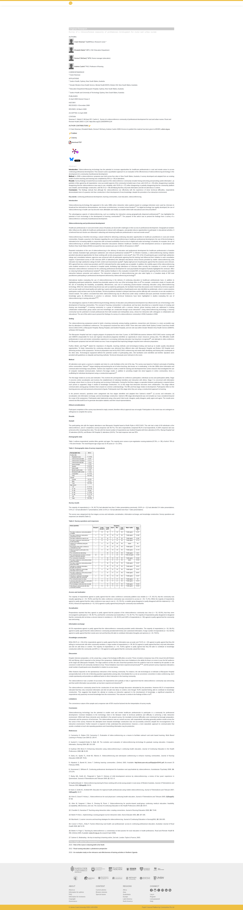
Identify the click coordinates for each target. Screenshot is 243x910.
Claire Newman (79, 42)
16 (87, 345)
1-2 (135, 207)
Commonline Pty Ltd (167, 907)
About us (72, 890)
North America (128, 901)
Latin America (127, 899)
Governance (73, 901)
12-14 (96, 297)
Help (151, 901)
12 (70, 810)
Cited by (74, 138)
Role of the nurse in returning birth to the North (88, 845)
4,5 (120, 216)
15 (150, 338)
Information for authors (76, 892)
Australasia (127, 894)
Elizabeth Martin (79, 50)
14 (70, 819)
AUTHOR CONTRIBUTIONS (78, 125)
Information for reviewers (77, 897)
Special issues (101, 894)
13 (70, 815)
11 (141, 282)
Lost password (155, 899)
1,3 (159, 213)
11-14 (141, 664)
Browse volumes (101, 892)
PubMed (74, 133)
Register (153, 897)
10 (135, 275)
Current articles (101, 890)
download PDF (76, 142)
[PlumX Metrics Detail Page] (74, 151)
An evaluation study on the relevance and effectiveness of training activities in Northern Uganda (105, 852)
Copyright (72, 899)
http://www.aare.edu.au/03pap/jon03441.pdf (149, 762)
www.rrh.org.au (94, 833)
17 (88, 366)
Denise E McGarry (80, 58)
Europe (125, 897)
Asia (124, 892)
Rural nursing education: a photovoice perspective (90, 848)
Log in (152, 894)
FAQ (70, 894)
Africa (125, 890)
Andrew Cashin (79, 66)
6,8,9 (131, 252)
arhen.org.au (165, 129)
